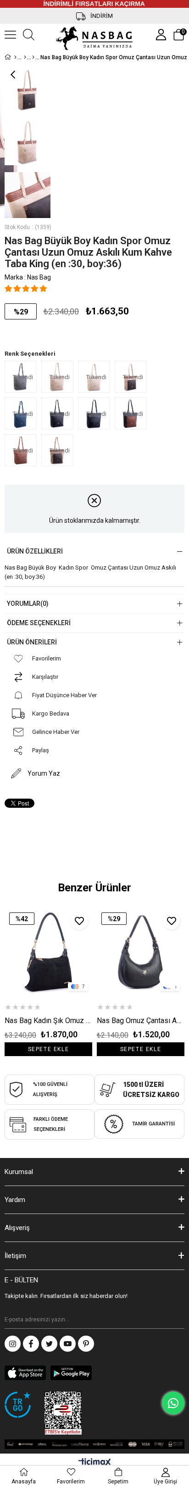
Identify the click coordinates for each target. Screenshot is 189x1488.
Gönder (177, 1319)
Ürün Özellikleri (35, 551)
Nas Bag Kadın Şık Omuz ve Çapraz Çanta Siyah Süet (48, 1020)
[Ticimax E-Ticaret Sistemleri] (94, 1463)
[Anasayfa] (15, 57)
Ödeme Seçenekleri (39, 623)
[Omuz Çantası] (33, 57)
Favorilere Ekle (79, 920)
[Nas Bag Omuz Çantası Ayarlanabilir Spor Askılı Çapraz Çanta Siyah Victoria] (140, 952)
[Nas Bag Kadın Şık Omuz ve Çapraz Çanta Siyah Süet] (48, 952)
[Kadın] (25, 57)
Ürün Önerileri (32, 642)
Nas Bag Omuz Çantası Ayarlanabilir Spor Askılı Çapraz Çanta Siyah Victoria (140, 1020)
